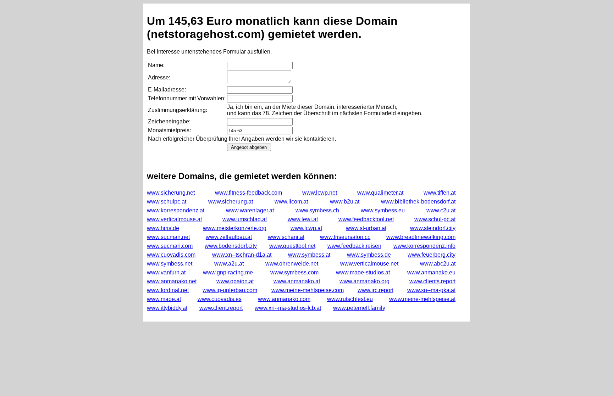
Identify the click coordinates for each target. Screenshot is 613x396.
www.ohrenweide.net (291, 264)
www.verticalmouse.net (369, 264)
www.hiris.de (163, 228)
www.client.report (221, 308)
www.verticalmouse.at (174, 219)
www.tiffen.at (439, 193)
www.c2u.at (440, 210)
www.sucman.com (170, 246)
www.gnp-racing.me (228, 272)
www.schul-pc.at (434, 219)
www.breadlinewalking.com (420, 237)
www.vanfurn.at (166, 272)
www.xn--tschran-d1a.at (241, 255)
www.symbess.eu (383, 210)
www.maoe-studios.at (363, 272)
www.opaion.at (235, 281)
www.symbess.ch (317, 210)
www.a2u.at (229, 264)
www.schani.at (286, 237)
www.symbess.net (169, 264)
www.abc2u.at (437, 264)
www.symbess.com (294, 272)
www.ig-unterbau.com (230, 290)
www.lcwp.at (306, 228)
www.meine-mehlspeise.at (422, 299)
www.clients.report (432, 281)
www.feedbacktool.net (366, 219)
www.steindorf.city (432, 228)
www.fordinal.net (168, 290)
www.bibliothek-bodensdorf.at (418, 202)
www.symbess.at (309, 255)
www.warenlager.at (250, 210)
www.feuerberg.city (431, 255)
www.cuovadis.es (220, 299)
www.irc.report (375, 290)
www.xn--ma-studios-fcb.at (288, 308)
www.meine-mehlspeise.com (307, 290)
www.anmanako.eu (431, 272)
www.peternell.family (359, 308)
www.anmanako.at (297, 281)
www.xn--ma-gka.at (431, 290)
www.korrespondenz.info (424, 246)
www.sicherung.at (230, 202)
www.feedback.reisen (354, 246)
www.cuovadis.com (171, 255)
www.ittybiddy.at (167, 308)
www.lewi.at (303, 219)
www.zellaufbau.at (229, 237)
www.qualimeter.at (380, 193)
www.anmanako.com (284, 299)
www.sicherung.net (171, 193)
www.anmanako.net (172, 281)
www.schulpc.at (166, 202)
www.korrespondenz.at (175, 210)
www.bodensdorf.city (231, 246)
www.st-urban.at (366, 228)
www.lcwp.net (319, 193)
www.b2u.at (344, 202)
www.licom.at (291, 202)
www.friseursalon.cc (345, 237)
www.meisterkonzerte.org (234, 228)
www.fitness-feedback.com (248, 193)
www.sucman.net (168, 237)
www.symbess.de (369, 255)
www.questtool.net (292, 246)
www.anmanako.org (364, 281)
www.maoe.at (164, 299)
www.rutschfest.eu (350, 299)
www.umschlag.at (244, 219)
